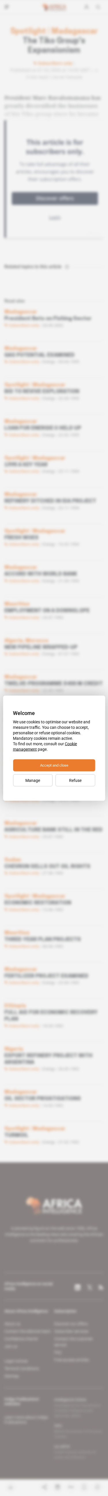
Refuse (75, 780)
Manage (32, 780)
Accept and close (54, 765)
